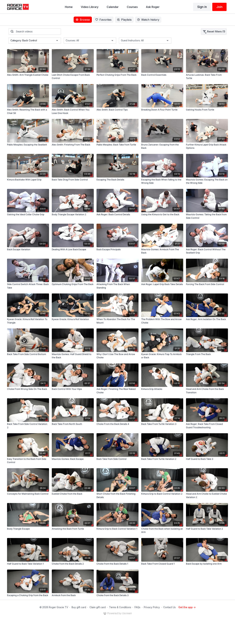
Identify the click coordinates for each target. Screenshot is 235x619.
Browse (85, 19)
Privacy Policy (152, 607)
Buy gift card (79, 607)
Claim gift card (97, 607)
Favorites (105, 19)
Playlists (126, 19)
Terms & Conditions (120, 607)
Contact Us (169, 607)
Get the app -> (187, 607)
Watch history (150, 19)
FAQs (137, 607)
